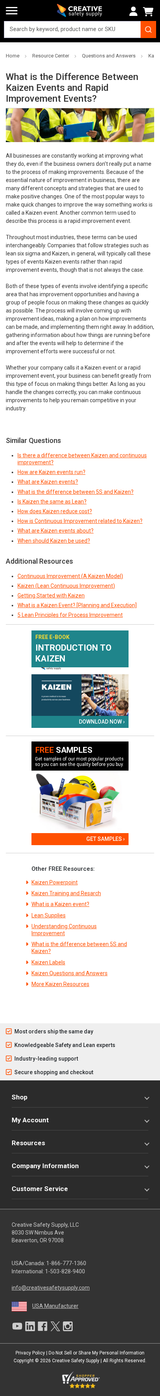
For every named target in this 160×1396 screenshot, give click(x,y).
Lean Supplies (48, 915)
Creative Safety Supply (75, 1360)
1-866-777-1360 (66, 1263)
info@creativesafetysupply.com (51, 1288)
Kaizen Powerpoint (54, 882)
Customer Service (40, 1189)
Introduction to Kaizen (73, 652)
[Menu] (11, 11)
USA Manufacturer (55, 1306)
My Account (30, 1120)
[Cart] (149, 11)
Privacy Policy (30, 1353)
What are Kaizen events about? (55, 531)
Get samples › (105, 839)
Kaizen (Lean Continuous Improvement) (66, 586)
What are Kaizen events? (47, 482)
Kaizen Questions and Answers (69, 973)
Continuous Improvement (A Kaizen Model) (70, 576)
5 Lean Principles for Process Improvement (70, 615)
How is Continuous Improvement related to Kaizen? (80, 521)
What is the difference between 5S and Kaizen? (75, 492)
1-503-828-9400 (65, 1271)
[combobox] (80, 29)
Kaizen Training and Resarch (66, 893)
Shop (20, 1097)
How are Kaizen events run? (51, 472)
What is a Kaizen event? (60, 904)
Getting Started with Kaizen (51, 595)
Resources (28, 1143)
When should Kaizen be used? (53, 541)
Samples (63, 750)
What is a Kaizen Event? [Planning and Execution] (77, 605)
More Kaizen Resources (60, 984)
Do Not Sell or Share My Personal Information (96, 1353)
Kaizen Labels (48, 962)
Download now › (102, 722)
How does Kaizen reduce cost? (54, 511)
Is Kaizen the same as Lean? (52, 501)
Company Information (45, 1166)
